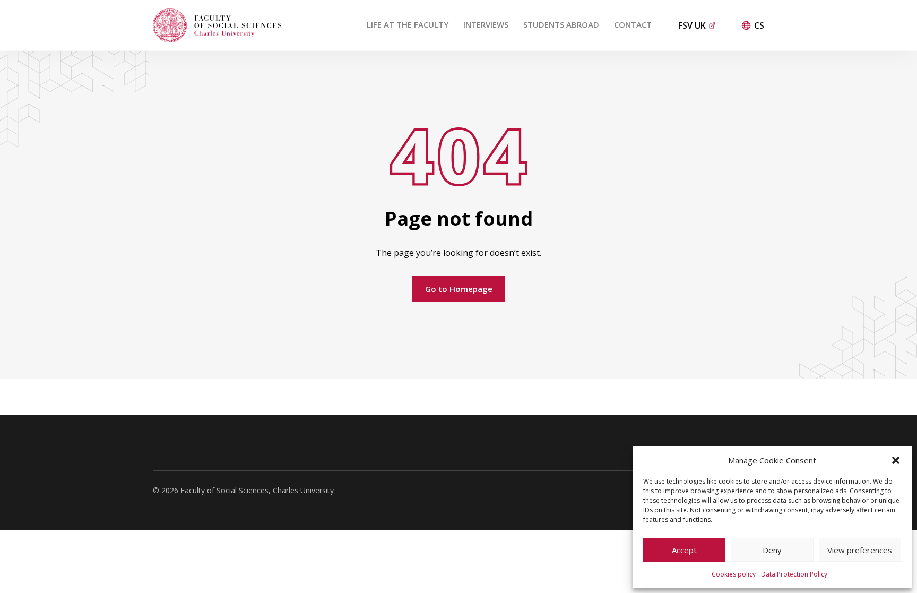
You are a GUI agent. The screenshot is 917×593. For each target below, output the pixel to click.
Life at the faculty (407, 24)
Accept (684, 550)
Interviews (485, 24)
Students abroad (561, 24)
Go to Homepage (458, 288)
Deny (772, 550)
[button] (895, 460)
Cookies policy (734, 574)
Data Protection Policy (794, 574)
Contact (633, 24)
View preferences (859, 550)
